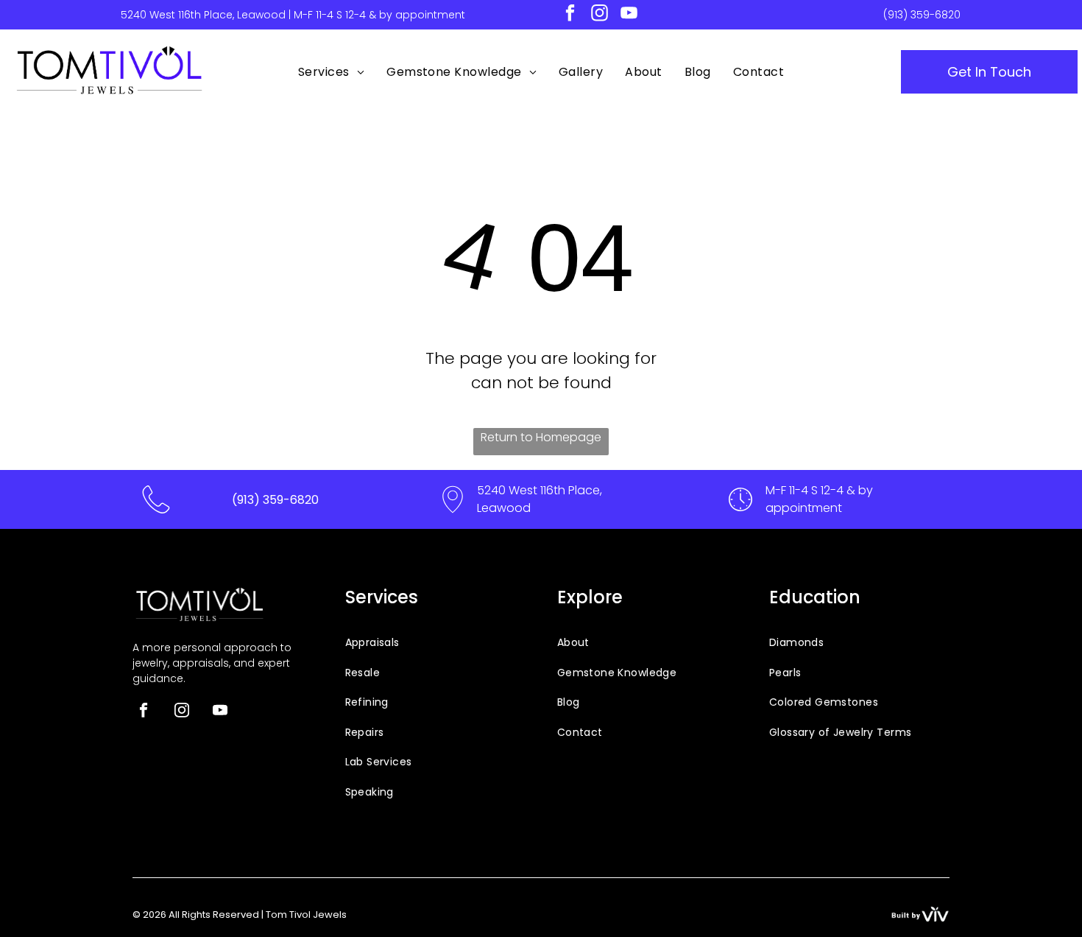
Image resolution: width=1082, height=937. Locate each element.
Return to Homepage (541, 437)
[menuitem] (331, 71)
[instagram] (599, 14)
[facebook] (570, 14)
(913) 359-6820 (922, 14)
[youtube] (629, 14)
